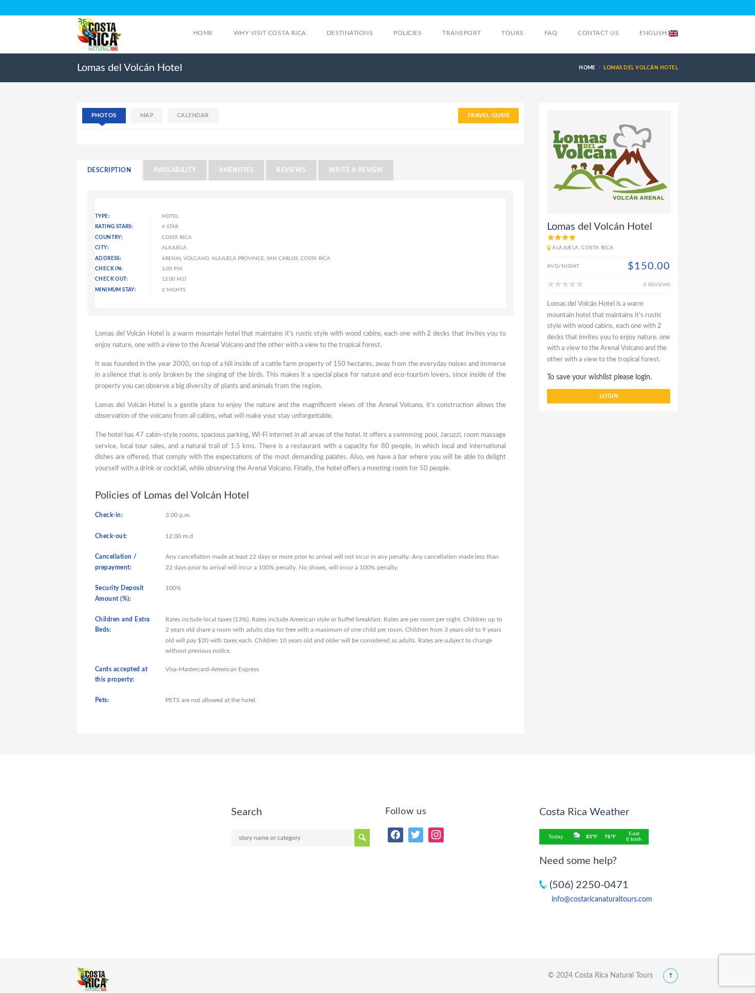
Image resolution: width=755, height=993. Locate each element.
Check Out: (111, 279)
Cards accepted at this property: (121, 674)
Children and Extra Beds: (122, 624)
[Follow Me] (416, 835)
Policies (407, 33)
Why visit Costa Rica (270, 33)
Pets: (102, 700)
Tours (512, 33)
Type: (102, 216)
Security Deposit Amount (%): (119, 593)
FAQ (550, 33)
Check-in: (109, 515)
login (608, 396)
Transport (461, 33)
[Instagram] (436, 835)
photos (104, 115)
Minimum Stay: (115, 289)
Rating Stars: (114, 226)
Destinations (350, 33)
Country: (109, 237)
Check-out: (111, 536)
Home (203, 33)
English (654, 33)
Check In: (109, 268)
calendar (193, 115)
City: (102, 247)
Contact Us (598, 33)
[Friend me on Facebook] (395, 835)
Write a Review (356, 170)
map (147, 115)
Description (109, 170)
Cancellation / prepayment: (116, 562)
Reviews (291, 170)
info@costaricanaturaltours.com (602, 899)
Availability (175, 170)
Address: (108, 258)
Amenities (236, 170)
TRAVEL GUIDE (488, 115)
